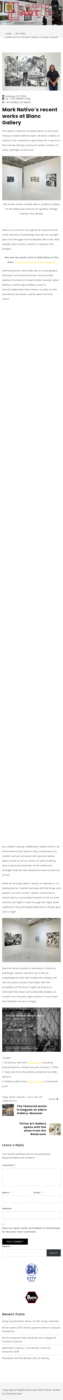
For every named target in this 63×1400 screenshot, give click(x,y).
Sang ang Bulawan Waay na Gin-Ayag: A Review (30, 1321)
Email (38, 1192)
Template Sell (14, 1393)
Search (6, 1246)
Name (6, 1192)
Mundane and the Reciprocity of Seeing (25, 1358)
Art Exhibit (12, 102)
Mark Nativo (10, 1100)
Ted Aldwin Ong (20, 98)
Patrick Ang (34, 1062)
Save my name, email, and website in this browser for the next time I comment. (31, 1230)
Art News (25, 102)
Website (7, 1208)
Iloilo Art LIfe (34, 1097)
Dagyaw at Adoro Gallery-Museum (35, 262)
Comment (9, 1165)
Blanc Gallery (35, 1081)
